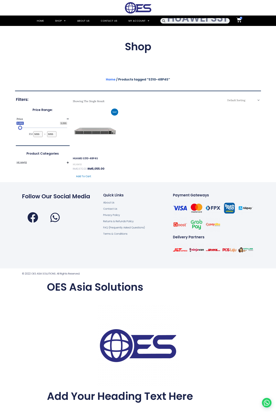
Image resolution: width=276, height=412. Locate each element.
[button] (267, 403)
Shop (58, 20)
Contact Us (109, 20)
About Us (83, 20)
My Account (137, 20)
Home (40, 20)
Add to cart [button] (83, 176)
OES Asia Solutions (95, 287)
